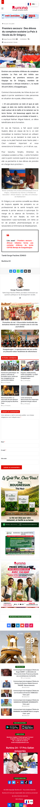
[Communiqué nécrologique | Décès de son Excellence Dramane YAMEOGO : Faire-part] (6, 693)
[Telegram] (21, 271)
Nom (3, 442)
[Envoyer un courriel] (16, 39)
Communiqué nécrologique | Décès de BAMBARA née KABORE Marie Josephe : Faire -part (26, 711)
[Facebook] (9, 805)
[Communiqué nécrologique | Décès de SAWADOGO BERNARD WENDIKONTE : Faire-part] (6, 702)
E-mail (3, 450)
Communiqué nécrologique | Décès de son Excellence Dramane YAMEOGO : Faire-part (26, 693)
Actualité (11, 23)
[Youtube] (18, 783)
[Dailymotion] (30, 783)
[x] (13, 783)
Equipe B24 (26, 739)
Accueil (5, 23)
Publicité (13, 739)
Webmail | (20, 739)
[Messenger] (14, 271)
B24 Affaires (19, 799)
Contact (30, 737)
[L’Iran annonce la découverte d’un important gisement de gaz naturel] (30, 390)
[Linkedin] (21, 805)
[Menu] (2, 9)
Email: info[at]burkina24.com (20, 742)
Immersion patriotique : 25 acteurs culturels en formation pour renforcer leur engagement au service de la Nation (10, 376)
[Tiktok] (26, 783)
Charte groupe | (23, 737)
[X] (13, 805)
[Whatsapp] (17, 805)
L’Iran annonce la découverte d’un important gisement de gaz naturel (29, 399)
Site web (4, 458)
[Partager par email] (25, 271)
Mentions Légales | (12, 737)
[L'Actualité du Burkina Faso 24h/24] (20, 8)
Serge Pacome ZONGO (9, 39)
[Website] (20, 298)
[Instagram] (25, 805)
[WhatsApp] (18, 271)
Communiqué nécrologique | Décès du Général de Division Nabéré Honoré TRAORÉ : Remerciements (26, 683)
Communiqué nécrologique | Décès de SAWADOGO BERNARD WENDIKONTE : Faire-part (26, 702)
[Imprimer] (29, 271)
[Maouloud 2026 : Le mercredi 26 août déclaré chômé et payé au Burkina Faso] (10, 390)
